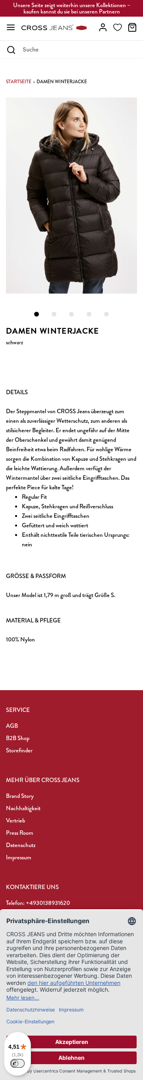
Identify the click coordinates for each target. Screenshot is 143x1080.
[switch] (17, 1063)
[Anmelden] (103, 27)
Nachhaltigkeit (23, 808)
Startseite (18, 81)
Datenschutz (20, 845)
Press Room (19, 832)
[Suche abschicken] (11, 50)
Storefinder (19, 750)
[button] (71, 195)
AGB (12, 725)
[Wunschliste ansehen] (118, 27)
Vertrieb (15, 820)
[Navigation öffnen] (10, 27)
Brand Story (20, 796)
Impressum (18, 857)
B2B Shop (17, 738)
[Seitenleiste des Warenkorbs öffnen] (132, 27)
